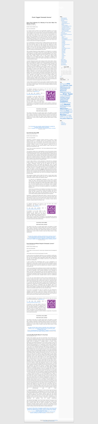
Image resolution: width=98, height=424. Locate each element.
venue (51, 237)
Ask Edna (62, 20)
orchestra (71, 110)
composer (35, 236)
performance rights (51, 328)
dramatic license (42, 127)
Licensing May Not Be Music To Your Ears (37, 334)
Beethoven (68, 92)
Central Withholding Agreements (67, 39)
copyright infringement (46, 126)
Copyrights (36, 127)
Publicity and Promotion (65, 29)
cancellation (62, 95)
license (44, 409)
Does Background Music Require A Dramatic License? (40, 243)
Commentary (67, 95)
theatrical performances (40, 410)
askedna (61, 85)
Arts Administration (65, 21)
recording (39, 329)
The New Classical (64, 62)
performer (41, 237)
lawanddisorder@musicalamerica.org (33, 209)
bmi (32, 236)
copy (36, 126)
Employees (63, 42)
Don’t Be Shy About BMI (33, 132)
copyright (39, 126)
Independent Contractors (66, 44)
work (54, 237)
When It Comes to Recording (66, 31)
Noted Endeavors (64, 60)
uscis (61, 116)
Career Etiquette (64, 22)
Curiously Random (64, 33)
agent (61, 83)
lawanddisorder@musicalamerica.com (34, 94)
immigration (63, 102)
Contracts (63, 40)
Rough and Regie (64, 61)
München (64, 109)
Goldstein (30, 328)
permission (47, 127)
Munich (67, 104)
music (33, 328)
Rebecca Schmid (66, 113)
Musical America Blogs (49, 7)
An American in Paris (64, 19)
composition (44, 327)
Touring (63, 54)
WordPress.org (63, 124)
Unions (63, 56)
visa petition (63, 118)
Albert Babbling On (64, 18)
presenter (66, 112)
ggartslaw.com (36, 91)
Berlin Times (63, 32)
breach (61, 94)
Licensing (53, 128)
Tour (67, 115)
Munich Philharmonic (64, 106)
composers (40, 236)
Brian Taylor (35, 327)
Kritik (67, 102)
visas (68, 118)
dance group (51, 408)
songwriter (48, 237)
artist (30, 327)
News (67, 110)
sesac (45, 237)
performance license (35, 237)
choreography (32, 126)
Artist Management (34, 330)
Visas (63, 58)
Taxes (63, 53)
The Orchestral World (65, 30)
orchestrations (37, 328)
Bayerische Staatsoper (63, 91)
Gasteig (66, 99)
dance (48, 327)
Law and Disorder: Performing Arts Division (43, 128)
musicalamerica (63, 107)
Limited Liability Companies (66, 48)
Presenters (46, 238)
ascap (30, 236)
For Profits (63, 43)
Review (63, 115)
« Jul (60, 76)
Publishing (51, 238)
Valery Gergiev (66, 116)
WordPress (56, 420)
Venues (54, 238)
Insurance (63, 45)
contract (62, 97)
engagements (62, 99)
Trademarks (64, 55)
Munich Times (63, 59)
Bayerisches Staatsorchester (65, 89)
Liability (33, 238)
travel (70, 115)
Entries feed (63, 122)
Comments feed (63, 123)
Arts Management (41, 330)
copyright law (52, 126)
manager (62, 104)
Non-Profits (39, 412)
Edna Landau (66, 98)
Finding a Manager (65, 25)
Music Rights (41, 238)
